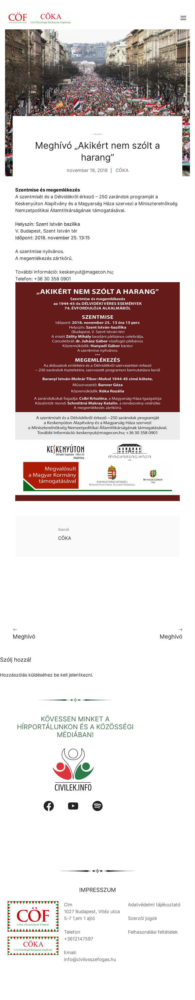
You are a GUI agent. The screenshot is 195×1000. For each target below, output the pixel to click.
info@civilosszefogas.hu (90, 959)
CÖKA (122, 170)
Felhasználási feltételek (153, 932)
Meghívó (24, 636)
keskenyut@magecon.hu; (86, 272)
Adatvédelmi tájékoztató (154, 904)
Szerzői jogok (142, 918)
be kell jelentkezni (73, 675)
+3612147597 (78, 938)
